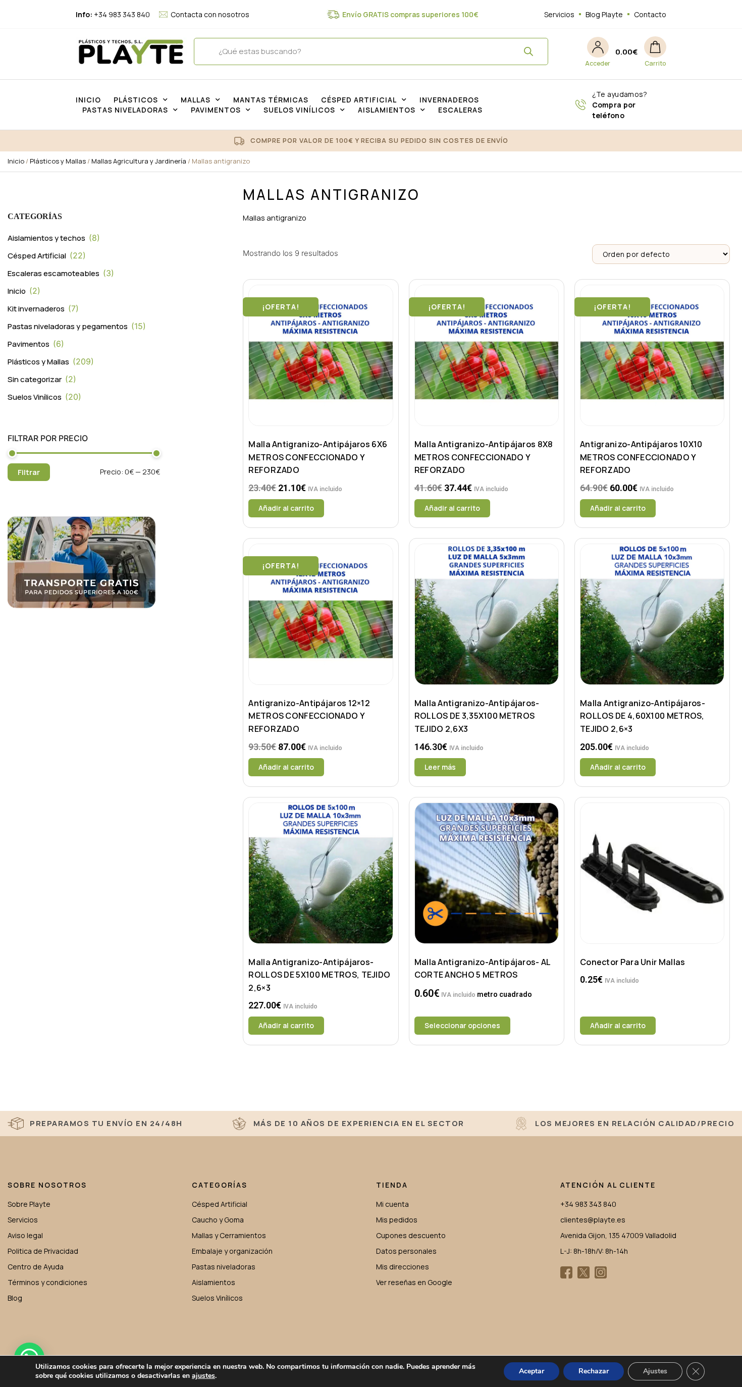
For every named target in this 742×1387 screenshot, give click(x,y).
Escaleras (460, 110)
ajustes (203, 1375)
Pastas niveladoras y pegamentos (68, 326)
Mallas (195, 99)
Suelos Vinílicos (299, 110)
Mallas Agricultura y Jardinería (138, 161)
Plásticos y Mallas (58, 161)
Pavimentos (216, 110)
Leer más (440, 767)
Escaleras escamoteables (53, 273)
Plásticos (136, 99)
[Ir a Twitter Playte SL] (583, 1272)
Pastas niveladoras (125, 110)
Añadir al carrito (286, 508)
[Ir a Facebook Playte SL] (566, 1272)
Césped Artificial (359, 99)
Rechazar (593, 1371)
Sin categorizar (35, 379)
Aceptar (531, 1371)
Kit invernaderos (36, 308)
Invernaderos (449, 99)
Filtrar (29, 472)
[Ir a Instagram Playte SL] (601, 1272)
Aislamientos (386, 110)
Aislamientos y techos (46, 238)
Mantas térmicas (270, 99)
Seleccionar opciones (462, 1025)
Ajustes (655, 1371)
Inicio (88, 99)
